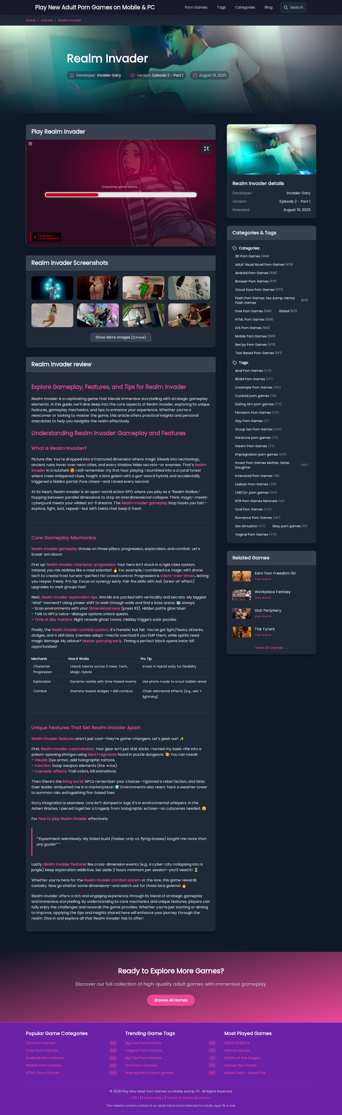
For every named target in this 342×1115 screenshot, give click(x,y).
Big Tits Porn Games (143, 1058)
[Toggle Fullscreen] (206, 148)
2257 (135, 1097)
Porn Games (196, 7)
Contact (204, 1097)
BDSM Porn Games (254, 379)
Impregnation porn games (261, 454)
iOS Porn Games (252, 328)
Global (288, 311)
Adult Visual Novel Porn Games (264, 264)
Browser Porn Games (255, 281)
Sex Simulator (250, 526)
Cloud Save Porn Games (259, 289)
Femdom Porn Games (257, 412)
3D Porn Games (252, 256)
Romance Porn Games (257, 517)
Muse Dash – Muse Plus (245, 1072)
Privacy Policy (153, 1097)
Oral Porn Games (253, 509)
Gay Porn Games (252, 421)
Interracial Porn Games (257, 476)
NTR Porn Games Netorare (260, 501)
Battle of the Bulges (242, 1058)
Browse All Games (171, 1000)
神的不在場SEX (236, 1043)
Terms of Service (180, 1097)
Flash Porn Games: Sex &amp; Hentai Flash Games (271, 300)
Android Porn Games (256, 273)
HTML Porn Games (254, 319)
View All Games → (271, 647)
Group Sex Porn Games (258, 429)
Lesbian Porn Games (256, 484)
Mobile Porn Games (255, 336)
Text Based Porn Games (258, 353)
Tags (221, 7)
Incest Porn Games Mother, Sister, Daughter (271, 465)
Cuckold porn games (256, 395)
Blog (268, 7)
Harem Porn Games (255, 446)
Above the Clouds (240, 1065)
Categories (245, 7)
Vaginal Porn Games (256, 534)
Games (47, 20)
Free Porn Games (253, 311)
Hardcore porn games (256, 437)
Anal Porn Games (253, 370)
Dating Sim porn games (258, 404)
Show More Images (121, 337)
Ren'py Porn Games (255, 344)
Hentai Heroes (237, 1050)
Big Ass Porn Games (143, 1043)
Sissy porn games (290, 526)
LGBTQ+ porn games (256, 492)
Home (31, 20)
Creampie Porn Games (258, 387)
